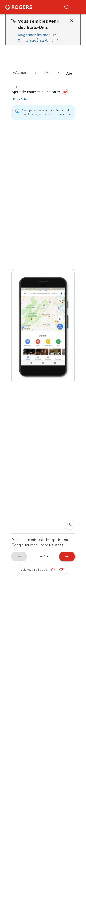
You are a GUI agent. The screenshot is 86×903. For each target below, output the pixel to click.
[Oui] (53, 569)
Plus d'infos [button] (20, 99)
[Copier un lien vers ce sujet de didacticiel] (65, 92)
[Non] (61, 569)
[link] (41, 37)
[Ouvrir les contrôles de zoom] (69, 524)
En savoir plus (63, 114)
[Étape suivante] (43, 326)
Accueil (21, 72)
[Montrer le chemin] (46, 72)
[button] (66, 7)
